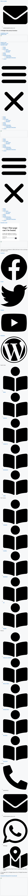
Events (4, 54)
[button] (14, 88)
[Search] (16, 238)
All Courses (8, 50)
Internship (8, 51)
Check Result (8, 56)
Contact (4, 58)
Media (4, 53)
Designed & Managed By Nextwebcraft (9, 875)
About (4, 48)
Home (4, 47)
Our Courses (5, 49)
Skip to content (4, 1)
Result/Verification (7, 55)
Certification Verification (11, 57)
